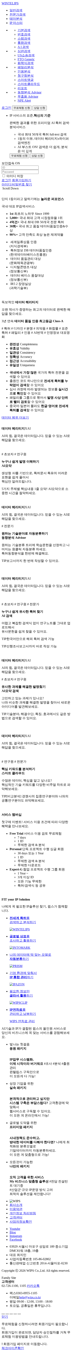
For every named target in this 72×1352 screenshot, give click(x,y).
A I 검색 (23, 47)
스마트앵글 (26, 79)
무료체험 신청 (22, 107)
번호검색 (24, 34)
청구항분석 (26, 75)
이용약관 (16, 1209)
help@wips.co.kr (30, 1297)
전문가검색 (18, 14)
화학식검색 (26, 63)
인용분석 (24, 71)
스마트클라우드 (29, 84)
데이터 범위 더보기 (15, 417)
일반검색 (16, 10)
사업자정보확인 (21, 1221)
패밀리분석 (26, 67)
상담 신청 (39, 107)
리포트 (22, 88)
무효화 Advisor (28, 96)
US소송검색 (26, 55)
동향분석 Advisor (29, 92)
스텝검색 (24, 38)
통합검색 (24, 42)
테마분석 (16, 18)
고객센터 (16, 1217)
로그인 (6, 107)
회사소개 (16, 1205)
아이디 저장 (14, 176)
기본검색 (24, 30)
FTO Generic (26, 59)
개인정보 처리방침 (23, 1213)
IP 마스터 (16, 23)
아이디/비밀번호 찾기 (17, 184)
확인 (13, 1348)
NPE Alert (24, 100)
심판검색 (24, 51)
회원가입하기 (21, 180)
